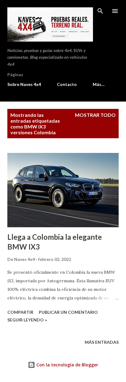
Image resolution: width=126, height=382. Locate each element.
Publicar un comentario (68, 312)
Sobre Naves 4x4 (24, 84)
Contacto (67, 84)
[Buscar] (100, 11)
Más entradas (102, 342)
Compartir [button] (20, 312)
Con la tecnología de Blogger (66, 365)
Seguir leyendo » (27, 319)
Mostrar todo (95, 115)
